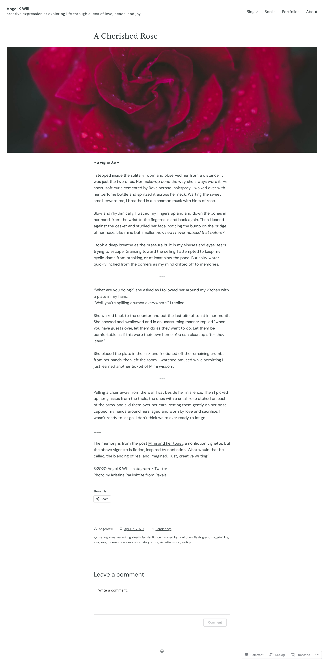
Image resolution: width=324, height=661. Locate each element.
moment (114, 542)
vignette (165, 542)
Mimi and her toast (165, 443)
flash (197, 537)
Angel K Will (18, 8)
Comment (215, 622)
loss (96, 542)
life (226, 537)
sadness (127, 542)
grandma (208, 537)
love (103, 542)
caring (103, 537)
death (136, 537)
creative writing (120, 537)
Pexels (161, 475)
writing (186, 542)
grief (219, 537)
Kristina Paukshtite (127, 475)
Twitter (161, 468)
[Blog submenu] (256, 12)
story (154, 542)
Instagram (141, 468)
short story (142, 542)
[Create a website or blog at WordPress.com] (162, 651)
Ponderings (163, 529)
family (146, 537)
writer (176, 542)
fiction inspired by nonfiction (172, 537)
